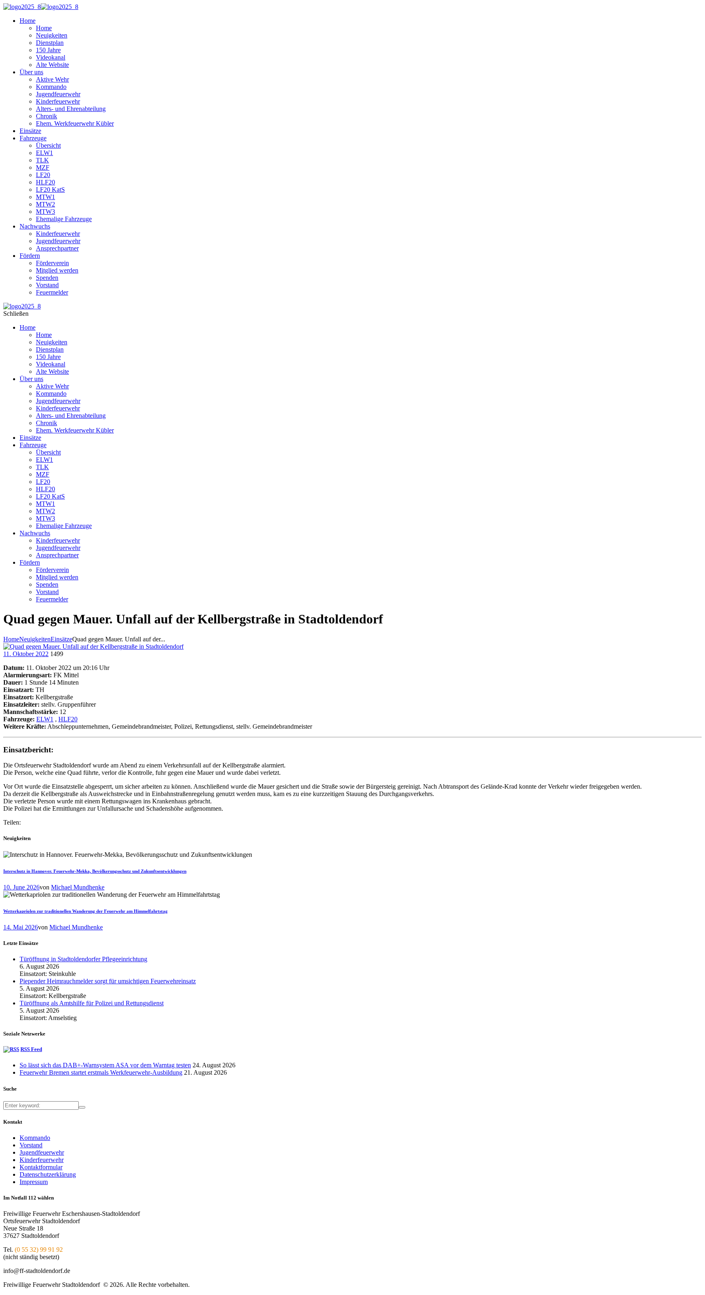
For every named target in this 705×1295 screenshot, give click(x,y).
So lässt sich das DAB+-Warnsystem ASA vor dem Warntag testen (105, 1065)
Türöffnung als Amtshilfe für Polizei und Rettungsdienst (92, 1003)
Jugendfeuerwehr (42, 1152)
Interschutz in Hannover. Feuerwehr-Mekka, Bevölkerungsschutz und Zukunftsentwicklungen (94, 871)
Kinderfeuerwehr (42, 1159)
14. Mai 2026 (20, 927)
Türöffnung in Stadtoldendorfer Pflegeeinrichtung (83, 959)
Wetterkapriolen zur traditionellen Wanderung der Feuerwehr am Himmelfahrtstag (85, 911)
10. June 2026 (21, 887)
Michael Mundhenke (77, 887)
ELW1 (44, 719)
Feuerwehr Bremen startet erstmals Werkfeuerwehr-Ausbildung (101, 1072)
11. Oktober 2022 (26, 653)
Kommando (35, 1137)
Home (11, 639)
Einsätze (61, 639)
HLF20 (68, 719)
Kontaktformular (41, 1167)
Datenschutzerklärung (48, 1174)
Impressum (34, 1181)
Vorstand (31, 1145)
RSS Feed (31, 1049)
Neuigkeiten (35, 639)
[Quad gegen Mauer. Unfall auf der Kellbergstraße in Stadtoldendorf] (93, 646)
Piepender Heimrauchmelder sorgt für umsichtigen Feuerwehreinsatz (108, 981)
